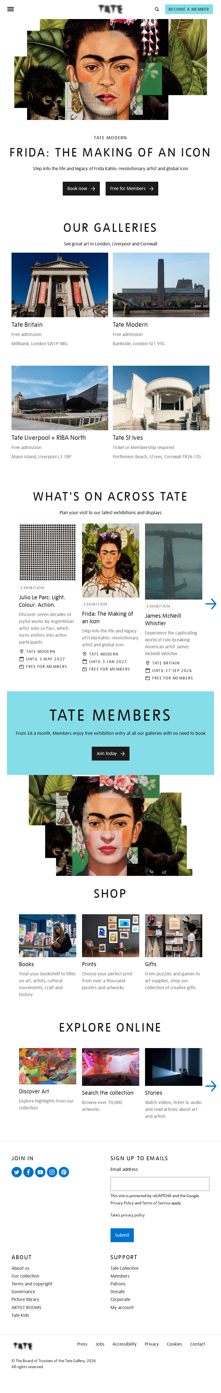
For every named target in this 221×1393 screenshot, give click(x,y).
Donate (117, 1292)
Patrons (117, 1284)
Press (82, 1344)
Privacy (152, 1344)
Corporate (120, 1299)
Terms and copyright (32, 1284)
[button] (156, 9)
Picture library (25, 1299)
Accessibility (125, 1344)
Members (119, 1276)
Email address (124, 1169)
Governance (23, 1292)
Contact (197, 1344)
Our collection (25, 1276)
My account (122, 1308)
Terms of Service (156, 1203)
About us (20, 1268)
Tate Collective (124, 1268)
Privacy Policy (122, 1203)
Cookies (174, 1344)
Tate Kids (20, 1315)
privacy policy (133, 1215)
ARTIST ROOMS (26, 1308)
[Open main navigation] (52, 9)
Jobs (100, 1344)
